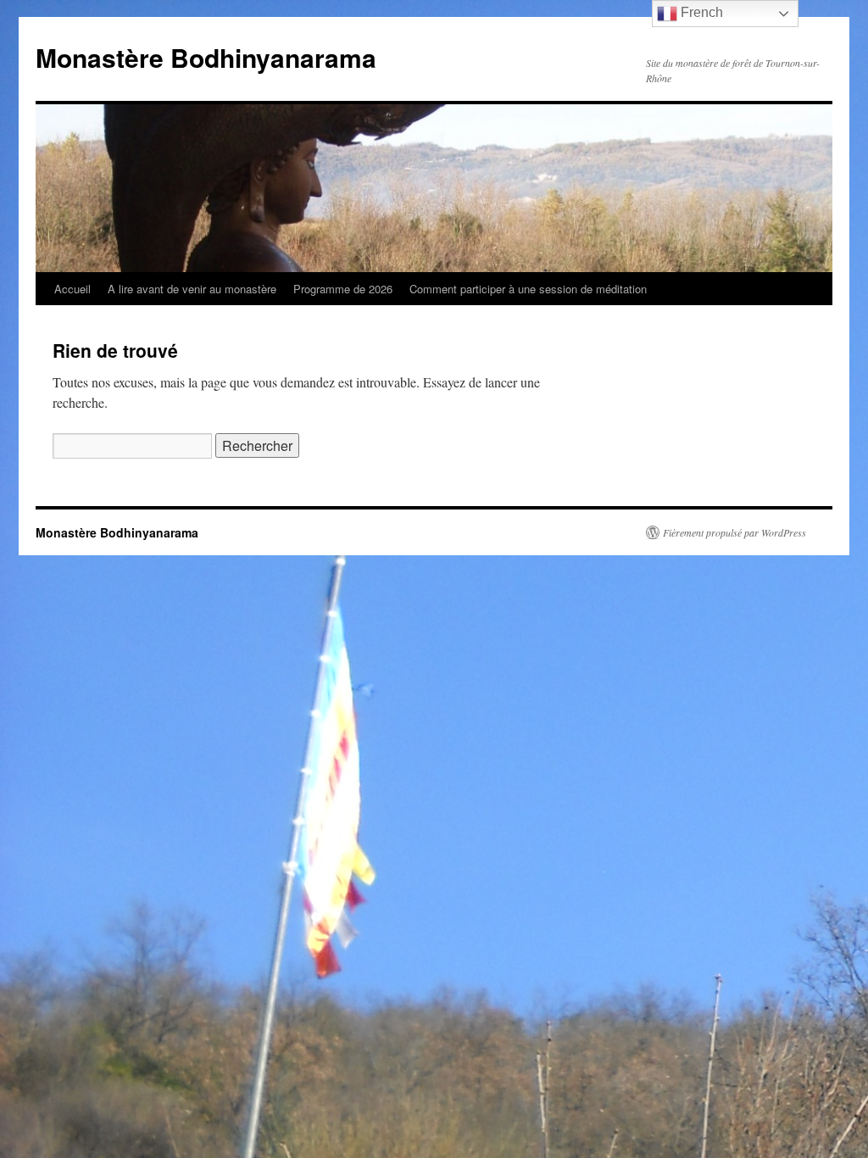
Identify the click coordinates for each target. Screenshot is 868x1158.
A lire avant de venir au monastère (192, 289)
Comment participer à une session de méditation (528, 289)
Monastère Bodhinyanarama (206, 57)
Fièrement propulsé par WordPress (734, 532)
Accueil (72, 289)
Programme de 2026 (342, 289)
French (700, 12)
